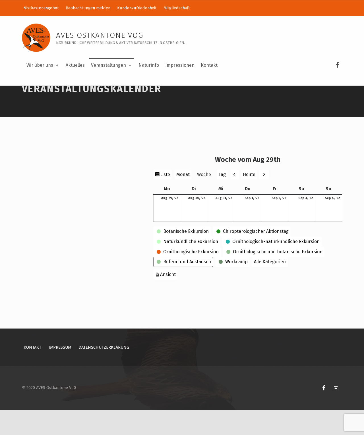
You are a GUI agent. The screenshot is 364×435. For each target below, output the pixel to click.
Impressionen (180, 65)
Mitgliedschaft (177, 8)
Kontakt (209, 65)
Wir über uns (39, 65)
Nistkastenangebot (41, 8)
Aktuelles (75, 65)
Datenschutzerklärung (103, 347)
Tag (222, 174)
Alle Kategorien (270, 261)
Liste (166, 176)
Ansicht (168, 274)
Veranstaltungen (108, 65)
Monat (183, 174)
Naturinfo (148, 65)
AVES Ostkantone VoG (99, 35)
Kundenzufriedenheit (137, 8)
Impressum (60, 347)
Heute (249, 174)
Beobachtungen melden (88, 8)
